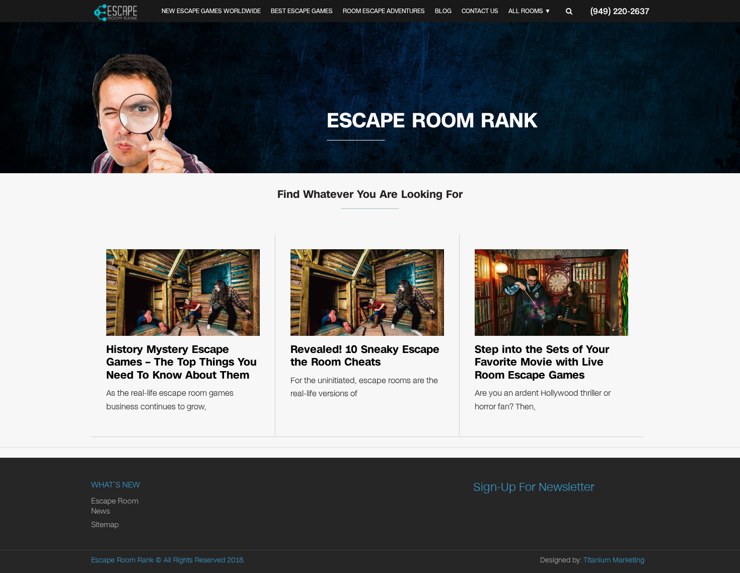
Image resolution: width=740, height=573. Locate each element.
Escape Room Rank (122, 560)
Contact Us (480, 11)
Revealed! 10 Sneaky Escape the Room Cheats (364, 356)
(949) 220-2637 (619, 11)
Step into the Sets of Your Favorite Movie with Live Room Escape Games (542, 362)
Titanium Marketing (613, 560)
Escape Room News (114, 506)
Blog (443, 11)
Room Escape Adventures (384, 11)
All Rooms (525, 11)
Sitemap (105, 524)
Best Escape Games (302, 11)
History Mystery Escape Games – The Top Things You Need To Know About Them (181, 362)
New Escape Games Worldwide (211, 11)
